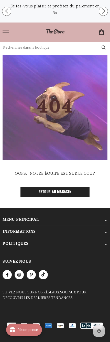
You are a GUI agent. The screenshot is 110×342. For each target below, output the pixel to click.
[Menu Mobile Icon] (6, 32)
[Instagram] (19, 274)
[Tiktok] (43, 274)
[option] (55, 9)
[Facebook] (7, 274)
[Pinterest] (31, 274)
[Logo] (55, 32)
